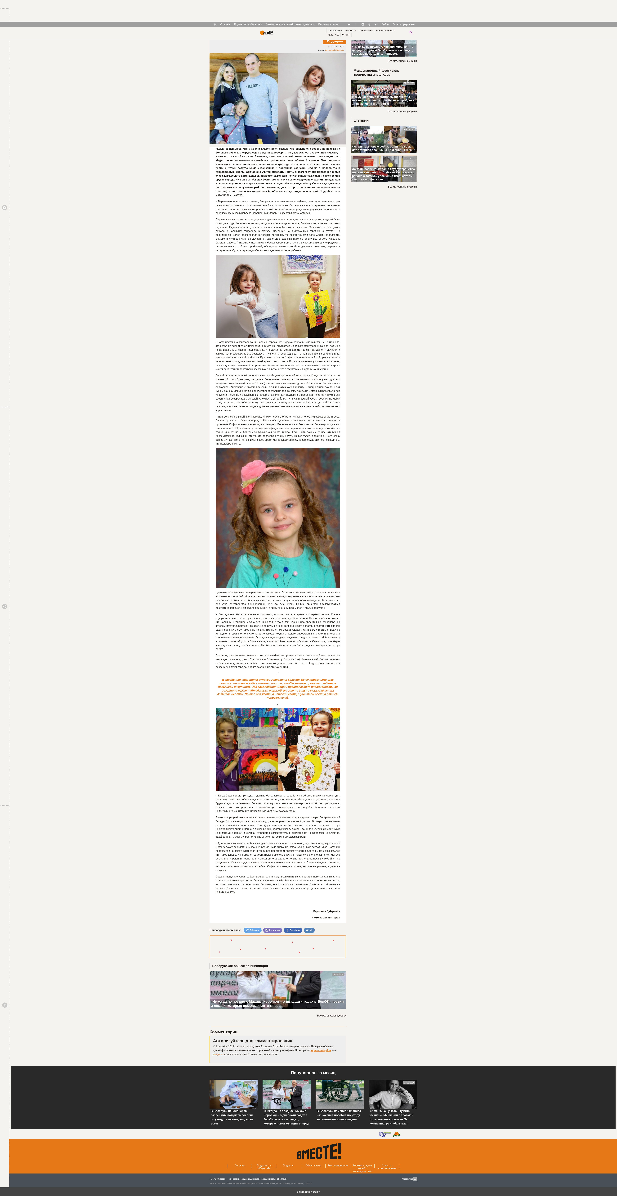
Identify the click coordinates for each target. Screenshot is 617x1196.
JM (415, 1179)
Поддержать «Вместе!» (248, 24)
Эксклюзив (335, 30)
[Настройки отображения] (215, 24)
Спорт (346, 35)
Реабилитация (385, 30)
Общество (366, 30)
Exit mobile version (308, 1191)
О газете (225, 24)
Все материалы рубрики (331, 1015)
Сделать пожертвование (386, 1167)
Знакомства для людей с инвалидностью (290, 24)
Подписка (288, 1165)
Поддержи (335, 41)
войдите (218, 1054)
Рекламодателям (328, 24)
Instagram (274, 930)
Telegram (254, 930)
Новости (350, 30)
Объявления (313, 1165)
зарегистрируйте (321, 1050)
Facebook (294, 930)
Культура (333, 35)
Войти (385, 24)
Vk (311, 930)
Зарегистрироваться (405, 24)
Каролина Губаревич (334, 50)
